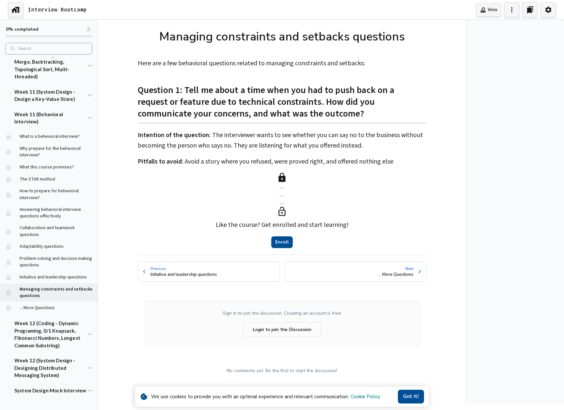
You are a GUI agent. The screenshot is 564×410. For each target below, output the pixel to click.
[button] (49, 65)
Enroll (282, 242)
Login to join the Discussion (282, 329)
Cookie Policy (365, 396)
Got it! (411, 396)
